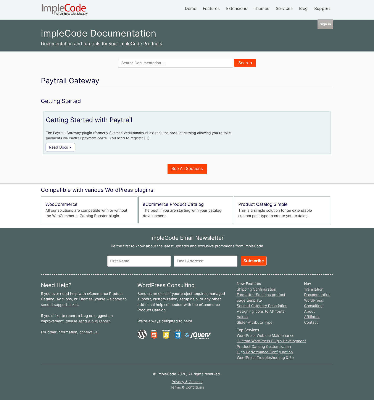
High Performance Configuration (265, 352)
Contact (311, 322)
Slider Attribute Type (254, 322)
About (309, 311)
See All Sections (187, 168)
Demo (190, 8)
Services (284, 8)
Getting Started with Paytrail (89, 120)
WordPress (313, 300)
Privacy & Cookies (187, 382)
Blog (303, 8)
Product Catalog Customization (264, 346)
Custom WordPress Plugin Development (271, 341)
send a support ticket (59, 304)
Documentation (317, 295)
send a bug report (94, 321)
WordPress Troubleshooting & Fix (265, 357)
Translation (313, 289)
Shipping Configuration (256, 289)
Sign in (325, 24)
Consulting (313, 306)
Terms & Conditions (187, 387)
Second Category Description (262, 306)
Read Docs (58, 147)
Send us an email (152, 293)
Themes (261, 8)
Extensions (236, 8)
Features (211, 8)
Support (322, 8)
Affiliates (311, 317)
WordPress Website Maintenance (265, 335)
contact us (88, 332)
